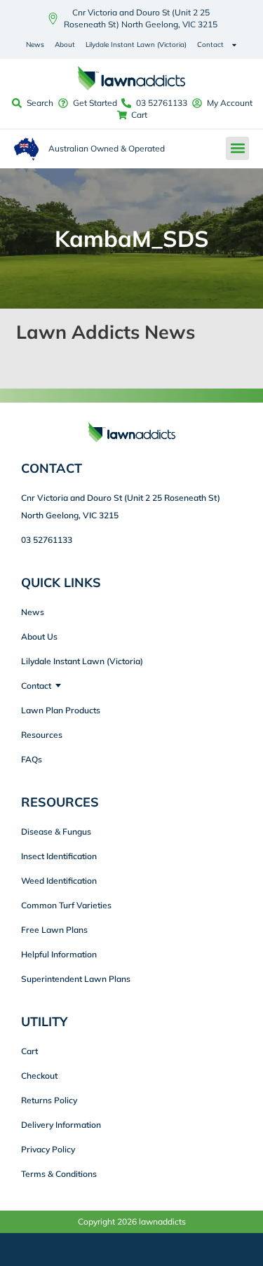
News (35, 44)
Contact (210, 44)
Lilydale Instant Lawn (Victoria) (136, 44)
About (65, 44)
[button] (237, 148)
